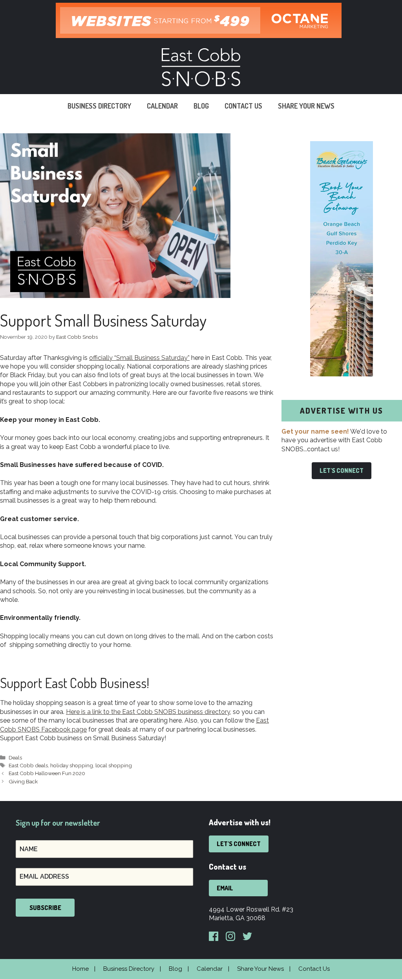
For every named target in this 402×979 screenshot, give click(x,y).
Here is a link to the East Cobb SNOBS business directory (148, 712)
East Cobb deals (28, 765)
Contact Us (243, 106)
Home (80, 968)
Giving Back (23, 781)
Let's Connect (342, 470)
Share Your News (306, 106)
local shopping (113, 765)
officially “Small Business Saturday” (139, 357)
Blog (201, 106)
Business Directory (99, 106)
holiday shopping (71, 765)
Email (225, 888)
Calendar (162, 106)
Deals (15, 757)
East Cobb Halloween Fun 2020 (47, 773)
